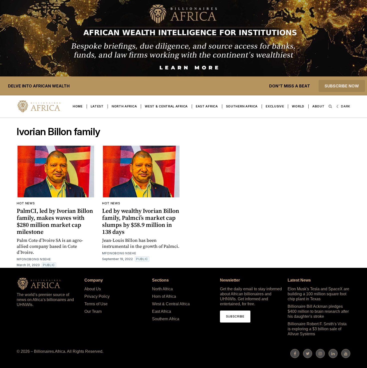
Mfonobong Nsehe (34, 259)
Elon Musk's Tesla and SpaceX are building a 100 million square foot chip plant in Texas (318, 294)
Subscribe (235, 316)
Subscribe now (342, 85)
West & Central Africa (166, 106)
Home (78, 106)
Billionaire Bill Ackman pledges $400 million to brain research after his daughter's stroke (318, 311)
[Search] (330, 106)
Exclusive (275, 106)
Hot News (26, 203)
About (318, 106)
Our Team (93, 311)
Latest (97, 106)
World (298, 106)
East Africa (207, 106)
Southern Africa (242, 106)
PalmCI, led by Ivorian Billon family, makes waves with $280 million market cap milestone (55, 221)
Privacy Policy (97, 296)
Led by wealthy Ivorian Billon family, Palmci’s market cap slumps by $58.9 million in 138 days (140, 221)
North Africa (124, 106)
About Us (92, 289)
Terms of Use (96, 304)
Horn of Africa (164, 296)
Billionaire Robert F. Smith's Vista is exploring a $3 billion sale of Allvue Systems (317, 329)
